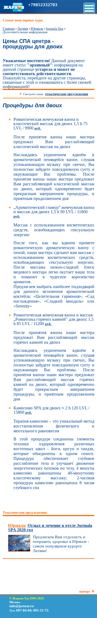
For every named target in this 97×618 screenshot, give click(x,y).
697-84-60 (24, 610)
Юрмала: (17, 525)
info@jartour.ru (21, 606)
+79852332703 (42, 4)
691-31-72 (40, 610)
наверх (84, 591)
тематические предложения (66, 94)
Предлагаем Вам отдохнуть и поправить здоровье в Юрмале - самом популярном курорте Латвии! (61, 544)
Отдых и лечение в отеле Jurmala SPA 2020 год (50, 527)
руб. (37, 128)
